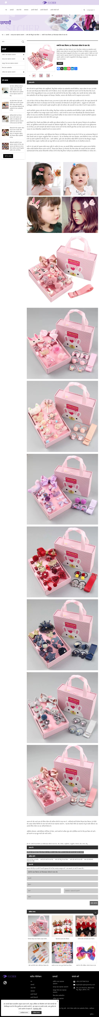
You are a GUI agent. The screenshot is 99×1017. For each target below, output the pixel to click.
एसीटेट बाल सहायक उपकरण (9, 54)
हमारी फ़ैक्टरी (44, 10)
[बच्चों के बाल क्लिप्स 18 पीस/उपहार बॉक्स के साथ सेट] (34, 75)
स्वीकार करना (36, 1012)
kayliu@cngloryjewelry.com (85, 984)
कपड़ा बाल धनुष (30, 861)
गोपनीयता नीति (37, 1009)
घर (6, 10)
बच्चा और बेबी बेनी (88, 859)
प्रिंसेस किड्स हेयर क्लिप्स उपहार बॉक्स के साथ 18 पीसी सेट (39, 939)
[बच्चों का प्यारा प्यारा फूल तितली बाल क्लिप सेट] (62, 952)
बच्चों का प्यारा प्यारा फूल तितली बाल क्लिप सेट (63, 965)
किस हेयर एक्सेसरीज (7, 67)
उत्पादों (12, 10)
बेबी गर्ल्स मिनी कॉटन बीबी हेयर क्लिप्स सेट (39, 965)
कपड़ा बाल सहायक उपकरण (17, 34)
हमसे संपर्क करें (55, 10)
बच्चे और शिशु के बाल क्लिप (32, 34)
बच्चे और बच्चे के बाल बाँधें (76, 859)
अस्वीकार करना (24, 1012)
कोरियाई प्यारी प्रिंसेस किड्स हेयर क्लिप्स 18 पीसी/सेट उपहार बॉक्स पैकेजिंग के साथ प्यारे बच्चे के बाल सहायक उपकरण (55, 852)
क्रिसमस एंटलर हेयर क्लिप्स (62, 939)
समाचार (26, 10)
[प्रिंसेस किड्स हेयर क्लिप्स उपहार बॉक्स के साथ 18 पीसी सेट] (39, 925)
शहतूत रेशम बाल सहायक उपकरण (10, 63)
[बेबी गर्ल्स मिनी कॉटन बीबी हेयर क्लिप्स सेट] (39, 952)
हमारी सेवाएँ (34, 10)
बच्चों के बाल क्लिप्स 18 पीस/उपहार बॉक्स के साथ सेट (54, 34)
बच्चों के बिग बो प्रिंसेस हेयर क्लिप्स (86, 939)
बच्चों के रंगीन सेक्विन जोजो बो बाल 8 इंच (86, 965)
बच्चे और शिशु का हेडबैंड (32, 859)
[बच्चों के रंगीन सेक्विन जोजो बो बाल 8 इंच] (86, 952)
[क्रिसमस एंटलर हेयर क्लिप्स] (62, 925)
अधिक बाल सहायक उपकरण (8, 72)
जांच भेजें (18, 10)
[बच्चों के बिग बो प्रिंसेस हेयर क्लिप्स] (86, 925)
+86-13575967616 (82, 981)
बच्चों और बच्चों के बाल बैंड (46, 859)
